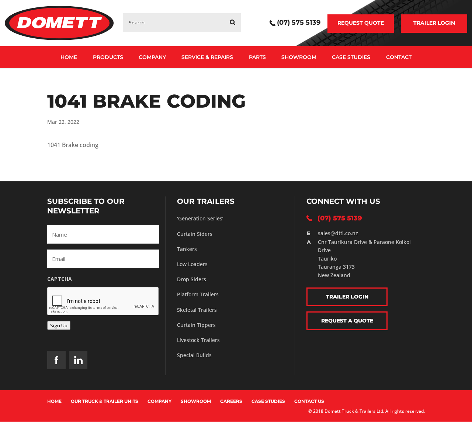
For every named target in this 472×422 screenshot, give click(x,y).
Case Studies (351, 57)
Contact (399, 57)
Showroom (298, 57)
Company (152, 57)
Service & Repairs (207, 57)
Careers (231, 401)
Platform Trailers (198, 294)
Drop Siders (191, 279)
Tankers (187, 248)
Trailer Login (434, 23)
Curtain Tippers (196, 324)
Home (68, 57)
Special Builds (194, 355)
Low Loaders (192, 264)
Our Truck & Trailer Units (104, 401)
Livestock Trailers (198, 339)
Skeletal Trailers (197, 309)
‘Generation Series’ (200, 218)
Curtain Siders (194, 233)
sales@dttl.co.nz (338, 233)
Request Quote (360, 23)
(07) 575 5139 (298, 23)
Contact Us (309, 401)
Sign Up (58, 325)
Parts (257, 57)
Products (108, 57)
